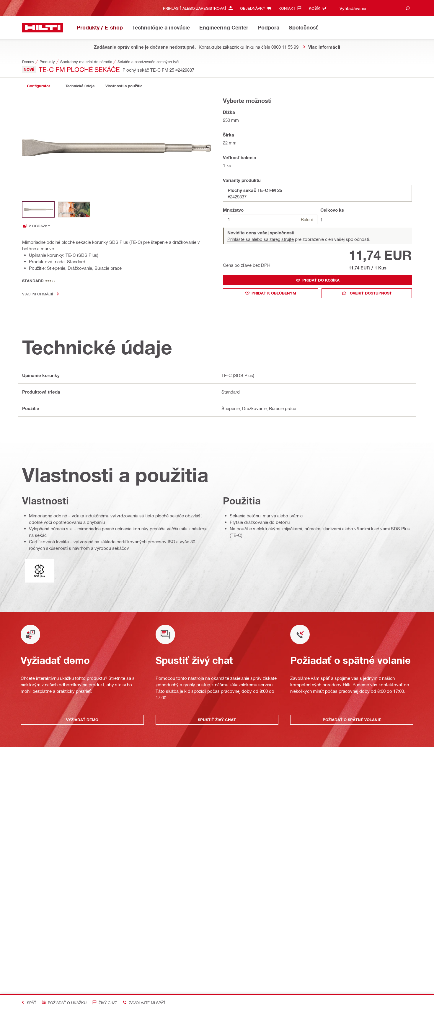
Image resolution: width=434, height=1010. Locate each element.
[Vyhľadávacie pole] (407, 8)
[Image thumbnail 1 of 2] (38, 209)
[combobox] (373, 8)
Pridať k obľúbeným (274, 293)
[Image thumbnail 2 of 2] (74, 209)
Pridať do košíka (321, 280)
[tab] (38, 86)
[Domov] (42, 27)
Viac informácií (37, 294)
